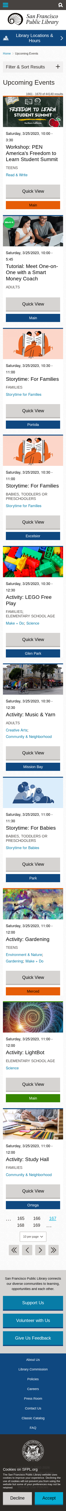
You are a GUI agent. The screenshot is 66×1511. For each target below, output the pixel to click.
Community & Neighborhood (29, 736)
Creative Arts (16, 730)
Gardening (14, 961)
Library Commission (33, 1369)
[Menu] (5, 5)
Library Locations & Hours (34, 38)
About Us (33, 1360)
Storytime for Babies (22, 847)
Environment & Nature (24, 954)
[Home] (33, 19)
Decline (17, 1497)
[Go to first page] (14, 1250)
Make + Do (15, 623)
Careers (33, 1389)
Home (7, 53)
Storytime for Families (23, 394)
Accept (49, 1497)
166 (38, 1218)
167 (54, 1220)
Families (14, 387)
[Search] (60, 5)
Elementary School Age (30, 616)
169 (38, 1225)
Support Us (33, 1302)
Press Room (33, 1398)
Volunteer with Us (33, 1320)
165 (22, 1218)
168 (22, 1225)
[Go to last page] (53, 1250)
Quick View (33, 191)
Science (32, 623)
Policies (33, 1379)
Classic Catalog (33, 1418)
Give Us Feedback (33, 1337)
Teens (12, 168)
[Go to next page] (40, 1250)
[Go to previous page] (27, 1250)
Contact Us (33, 1408)
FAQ (33, 1428)
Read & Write (16, 174)
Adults (13, 287)
